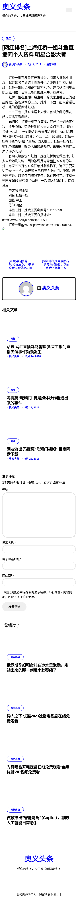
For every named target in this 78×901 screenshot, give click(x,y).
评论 (5, 489)
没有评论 (51, 64)
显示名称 (9, 542)
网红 (8, 38)
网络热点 (15, 657)
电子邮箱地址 (11, 559)
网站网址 (8, 575)
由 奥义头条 (15, 64)
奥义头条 (16, 7)
